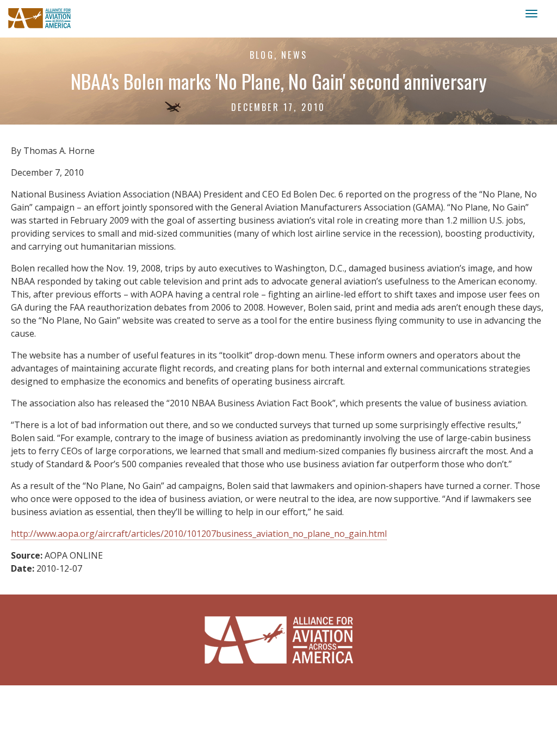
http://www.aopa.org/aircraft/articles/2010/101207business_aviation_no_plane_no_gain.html (199, 534)
